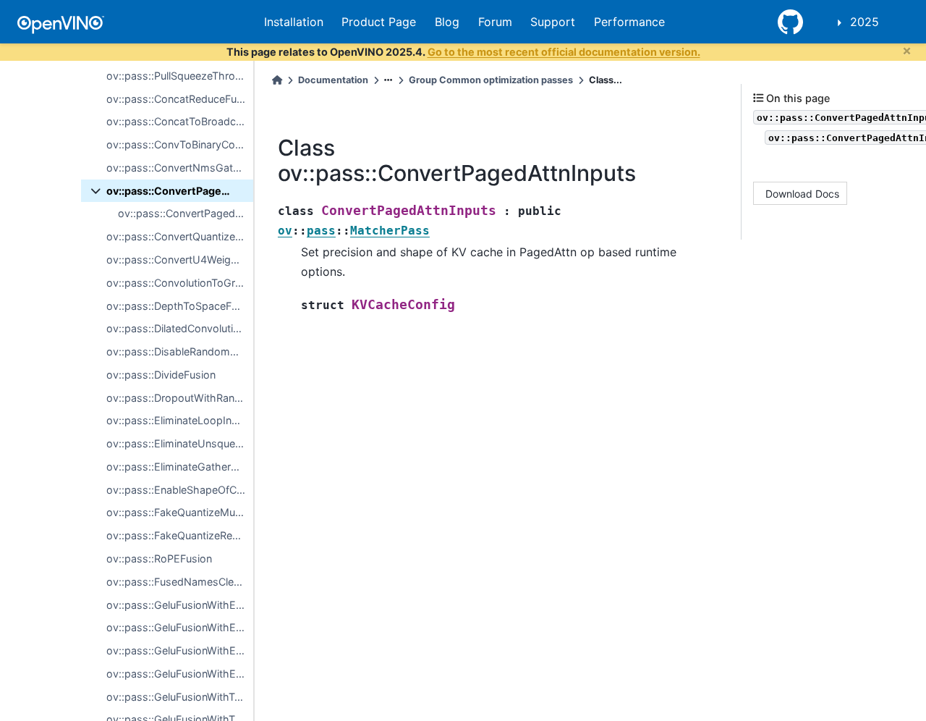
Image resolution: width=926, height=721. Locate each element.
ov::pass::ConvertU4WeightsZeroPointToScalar (179, 259)
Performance (629, 21)
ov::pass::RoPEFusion (159, 558)
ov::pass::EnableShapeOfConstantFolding (179, 490)
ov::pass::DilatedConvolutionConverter (179, 328)
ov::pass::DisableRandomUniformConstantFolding (179, 351)
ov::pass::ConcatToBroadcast (178, 121)
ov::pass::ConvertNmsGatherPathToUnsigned (179, 167)
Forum (495, 21)
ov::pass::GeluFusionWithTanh (179, 697)
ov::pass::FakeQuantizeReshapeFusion (179, 535)
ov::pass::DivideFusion (161, 374)
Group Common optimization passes (491, 80)
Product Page (378, 21)
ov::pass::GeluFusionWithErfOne (179, 605)
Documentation (333, 80)
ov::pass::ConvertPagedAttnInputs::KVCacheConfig (185, 213)
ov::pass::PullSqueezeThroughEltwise (179, 75)
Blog (447, 21)
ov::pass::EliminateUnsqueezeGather (179, 443)
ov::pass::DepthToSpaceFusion (179, 306)
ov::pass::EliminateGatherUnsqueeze (179, 466)
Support (552, 21)
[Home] (277, 80)
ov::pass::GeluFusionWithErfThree (179, 650)
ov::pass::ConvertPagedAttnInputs (179, 191)
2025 (864, 21)
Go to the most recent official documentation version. (564, 52)
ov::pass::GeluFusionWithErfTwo (179, 627)
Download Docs (802, 193)
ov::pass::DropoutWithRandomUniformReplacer (179, 398)
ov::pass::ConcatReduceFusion (179, 99)
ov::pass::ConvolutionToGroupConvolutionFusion (179, 283)
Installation (293, 21)
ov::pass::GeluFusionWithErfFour (179, 673)
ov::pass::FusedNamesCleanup (179, 581)
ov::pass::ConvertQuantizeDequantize (179, 236)
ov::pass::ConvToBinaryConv (176, 144)
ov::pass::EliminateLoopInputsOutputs (179, 420)
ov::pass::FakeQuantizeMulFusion (179, 512)
